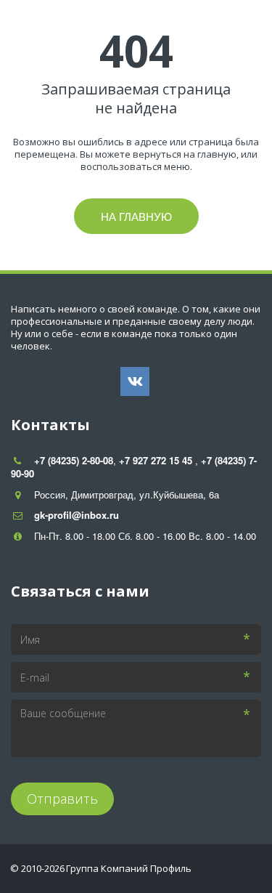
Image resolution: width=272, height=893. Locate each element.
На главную (136, 216)
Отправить (62, 798)
